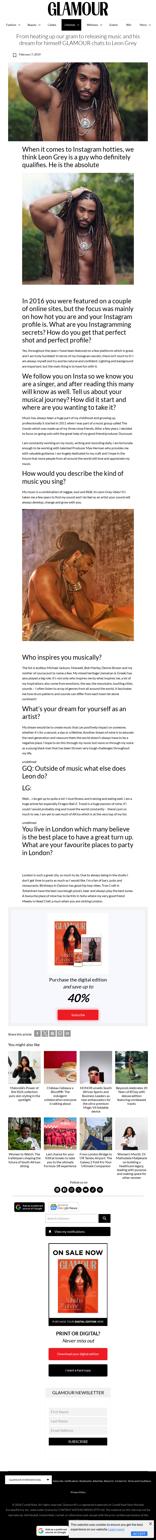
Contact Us (121, 1481)
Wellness (92, 24)
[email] (67, 1034)
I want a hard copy (78, 1370)
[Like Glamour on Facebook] (64, 1190)
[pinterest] (52, 1034)
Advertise (98, 1481)
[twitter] (45, 1034)
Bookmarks (85, 1481)
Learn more (116, 1529)
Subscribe (78, 1015)
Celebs (52, 24)
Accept (139, 1534)
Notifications (71, 1481)
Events (113, 24)
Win (128, 24)
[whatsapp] (60, 1034)
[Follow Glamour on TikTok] (93, 1190)
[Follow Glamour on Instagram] (71, 1190)
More (143, 24)
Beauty (32, 24)
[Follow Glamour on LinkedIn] (57, 1190)
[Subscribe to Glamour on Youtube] (86, 1190)
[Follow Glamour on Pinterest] (100, 1190)
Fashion (11, 24)
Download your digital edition (78, 1354)
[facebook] (37, 1034)
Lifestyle (70, 24)
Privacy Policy (78, 1492)
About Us (109, 1481)
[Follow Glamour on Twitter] (79, 1190)
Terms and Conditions (139, 1481)
